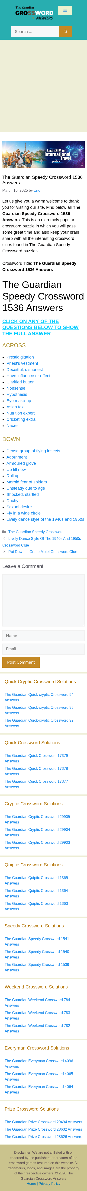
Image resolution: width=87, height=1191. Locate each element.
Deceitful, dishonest (24, 369)
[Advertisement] (43, 85)
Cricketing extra (20, 419)
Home (31, 1183)
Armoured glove (21, 463)
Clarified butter (20, 382)
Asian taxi (15, 407)
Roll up (12, 475)
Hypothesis (16, 394)
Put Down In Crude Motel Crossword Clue (42, 552)
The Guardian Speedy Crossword (36, 532)
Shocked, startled (22, 494)
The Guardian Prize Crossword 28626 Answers (43, 1137)
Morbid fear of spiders (26, 482)
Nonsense (15, 388)
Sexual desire (19, 507)
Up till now (16, 469)
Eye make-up (18, 400)
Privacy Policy (50, 1183)
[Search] (65, 31)
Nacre (12, 425)
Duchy (12, 500)
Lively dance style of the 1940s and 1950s (45, 519)
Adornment (16, 457)
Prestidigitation (20, 357)
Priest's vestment (22, 363)
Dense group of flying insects (33, 451)
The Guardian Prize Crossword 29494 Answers (43, 1122)
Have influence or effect (28, 375)
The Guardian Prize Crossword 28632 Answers (43, 1129)
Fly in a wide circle (23, 513)
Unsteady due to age (25, 488)
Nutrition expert (20, 413)
